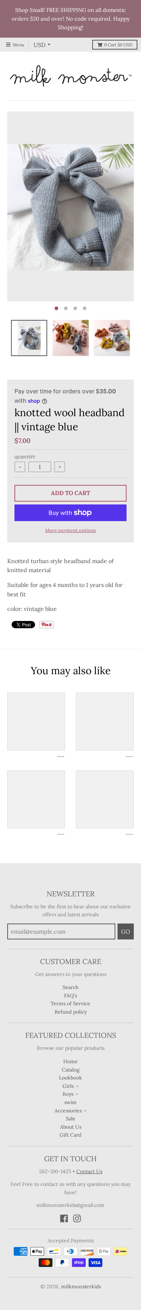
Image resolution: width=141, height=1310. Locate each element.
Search (70, 987)
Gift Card (70, 1135)
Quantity (24, 457)
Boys (68, 1094)
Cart (118, 44)
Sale (71, 1118)
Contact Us (89, 1171)
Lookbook (70, 1077)
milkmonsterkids (81, 1286)
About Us (70, 1127)
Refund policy (71, 1012)
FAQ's (70, 995)
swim (70, 1102)
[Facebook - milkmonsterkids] (64, 1218)
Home (70, 1061)
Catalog (71, 1069)
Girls (68, 1086)
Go (125, 931)
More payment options (70, 530)
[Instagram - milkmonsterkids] (77, 1218)
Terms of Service (70, 1003)
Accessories (68, 1110)
